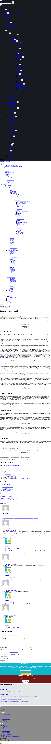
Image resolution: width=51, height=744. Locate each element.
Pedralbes (19, 213)
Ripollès (11, 288)
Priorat (11, 258)
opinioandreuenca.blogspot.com (23, 478)
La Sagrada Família (21, 203)
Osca (11, 293)
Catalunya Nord (13, 297)
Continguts (4, 167)
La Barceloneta (20, 196)
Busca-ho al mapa (8, 185)
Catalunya (7, 186)
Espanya (9, 290)
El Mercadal (4, 488)
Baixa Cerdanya (13, 281)
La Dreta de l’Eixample (22, 202)
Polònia (8, 300)
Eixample (17, 200)
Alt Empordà (12, 278)
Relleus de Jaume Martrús (7, 487)
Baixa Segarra (12, 254)
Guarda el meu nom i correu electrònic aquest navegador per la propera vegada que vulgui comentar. (21, 649)
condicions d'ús (29, 672)
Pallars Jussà (12, 269)
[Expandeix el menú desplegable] (15, 192)
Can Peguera (19, 215)
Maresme (12, 242)
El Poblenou (19, 228)
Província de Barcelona (12, 187)
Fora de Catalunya (6, 731)
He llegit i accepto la (9, 652)
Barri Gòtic (19, 195)
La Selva (11, 286)
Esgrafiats (7, 173)
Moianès (11, 243)
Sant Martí (17, 223)
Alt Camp (12, 251)
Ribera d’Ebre (12, 259)
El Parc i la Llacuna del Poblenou (24, 226)
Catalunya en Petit (6, 490)
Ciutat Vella (17, 194)
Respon (14, 515)
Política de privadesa (14, 652)
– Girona (4, 729)
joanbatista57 (5, 561)
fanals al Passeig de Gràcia (7, 357)
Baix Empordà (13, 280)
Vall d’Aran (12, 276)
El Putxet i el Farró (21, 234)
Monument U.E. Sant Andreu (8, 489)
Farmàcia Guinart (5, 485)
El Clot (18, 225)
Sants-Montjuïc (18, 229)
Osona (11, 245)
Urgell (11, 274)
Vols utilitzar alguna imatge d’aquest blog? (13, 166)
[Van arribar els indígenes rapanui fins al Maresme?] (19, 696)
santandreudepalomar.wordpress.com (24, 470)
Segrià (11, 272)
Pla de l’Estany (13, 287)
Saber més (26, 681)
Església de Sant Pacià (6, 484)
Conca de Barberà (13, 255)
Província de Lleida (11, 263)
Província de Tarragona (12, 250)
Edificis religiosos (10, 180)
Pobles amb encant (8, 168)
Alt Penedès (12, 188)
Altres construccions (11, 181)
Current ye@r (3, 658)
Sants (18, 231)
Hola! (3, 164)
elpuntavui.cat (13, 477)
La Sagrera (19, 221)
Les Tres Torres (20, 233)
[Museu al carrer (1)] (11, 686)
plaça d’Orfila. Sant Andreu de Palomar (11, 465)
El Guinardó (19, 209)
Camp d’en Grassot (21, 205)
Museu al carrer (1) (4, 689)
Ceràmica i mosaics (9, 174)
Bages (11, 190)
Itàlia (8, 298)
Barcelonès (12, 192)
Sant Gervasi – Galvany (22, 235)
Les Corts (17, 210)
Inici (3, 163)
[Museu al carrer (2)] (11, 691)
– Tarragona (4, 727)
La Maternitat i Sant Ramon (22, 211)
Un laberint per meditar (5, 704)
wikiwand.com (10, 471)
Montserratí (12, 244)
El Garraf (12, 239)
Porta (18, 217)
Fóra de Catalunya (8, 289)
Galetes (3, 735)
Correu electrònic (4, 638)
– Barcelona (4, 726)
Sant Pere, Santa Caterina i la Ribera (24, 199)
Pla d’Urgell (12, 271)
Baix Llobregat (13, 191)
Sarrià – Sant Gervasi (19, 232)
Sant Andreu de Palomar (22, 222)
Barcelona (14, 193)
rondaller (7, 546)
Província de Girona (11, 277)
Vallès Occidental (13, 248)
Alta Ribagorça (13, 264)
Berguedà (12, 238)
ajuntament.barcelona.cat (11, 470)
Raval (18, 197)
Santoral (6, 183)
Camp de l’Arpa (20, 224)
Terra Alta (12, 262)
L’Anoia (11, 240)
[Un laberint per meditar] (14, 701)
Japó (8, 299)
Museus (6, 175)
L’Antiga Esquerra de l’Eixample (23, 201)
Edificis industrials (11, 178)
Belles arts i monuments (9, 172)
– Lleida (4, 728)
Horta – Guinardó (18, 207)
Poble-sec (19, 230)
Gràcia (16, 204)
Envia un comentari (3, 656)
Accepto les (26, 672)
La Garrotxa (12, 284)
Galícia (11, 291)
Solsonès (11, 247)
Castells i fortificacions (11, 177)
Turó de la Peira (20, 219)
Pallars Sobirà (12, 270)
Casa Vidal (4, 483)
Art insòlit (7, 171)
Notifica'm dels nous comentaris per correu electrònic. (10, 654)
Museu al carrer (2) (4, 694)
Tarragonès (12, 260)
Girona (13, 283)
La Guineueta (20, 216)
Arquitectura (7, 176)
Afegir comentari (3, 647)
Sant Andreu (17, 220)
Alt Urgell (12, 265)
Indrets (3, 184)
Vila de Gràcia (20, 206)
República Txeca (10, 302)
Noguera (11, 268)
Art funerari (7, 170)
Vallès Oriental (13, 249)
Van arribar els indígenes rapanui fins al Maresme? (11, 699)
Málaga (11, 292)
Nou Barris (17, 214)
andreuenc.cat (8, 474)
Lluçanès (11, 241)
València (11, 294)
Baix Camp (12, 252)
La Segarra (12, 267)
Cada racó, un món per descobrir (11, 165)
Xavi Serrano (9, 459)
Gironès (11, 282)
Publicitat (7, 182)
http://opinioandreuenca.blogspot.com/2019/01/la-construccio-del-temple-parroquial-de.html (20, 518)
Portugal (9, 301)
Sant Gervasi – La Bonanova (23, 236)
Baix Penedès (12, 253)
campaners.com (9, 472)
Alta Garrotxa (12, 279)
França (8, 296)
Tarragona (14, 261)
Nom (1, 636)
